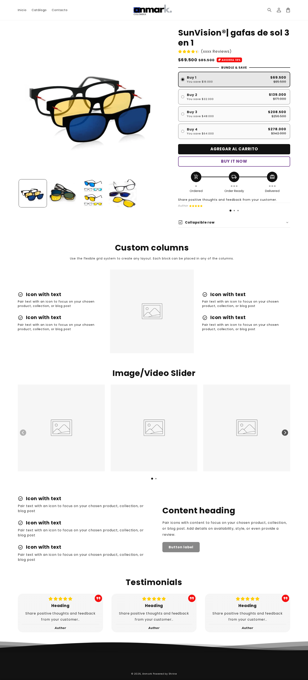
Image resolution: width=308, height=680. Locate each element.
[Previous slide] (23, 432)
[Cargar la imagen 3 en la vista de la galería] (93, 193)
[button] (269, 10)
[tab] (230, 210)
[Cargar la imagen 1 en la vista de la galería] (33, 193)
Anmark (147, 673)
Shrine (173, 673)
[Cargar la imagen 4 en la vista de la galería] (123, 193)
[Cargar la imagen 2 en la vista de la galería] (63, 193)
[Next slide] (285, 432)
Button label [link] (181, 547)
